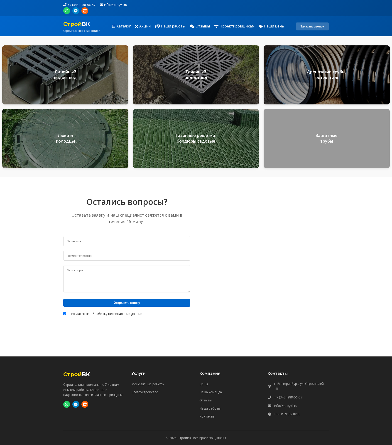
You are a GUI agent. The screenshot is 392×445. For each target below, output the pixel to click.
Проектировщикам (237, 26)
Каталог (123, 26)
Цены (203, 384)
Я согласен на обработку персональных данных (105, 314)
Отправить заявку (127, 302)
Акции (145, 26)
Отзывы (203, 26)
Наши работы (173, 26)
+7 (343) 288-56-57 (81, 4)
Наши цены (274, 26)
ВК (76, 24)
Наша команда (210, 392)
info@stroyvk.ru (115, 4)
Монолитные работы (147, 384)
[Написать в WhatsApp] (66, 10)
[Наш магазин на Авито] (84, 10)
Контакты (207, 416)
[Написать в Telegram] (75, 10)
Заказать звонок (312, 26)
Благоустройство (144, 392)
